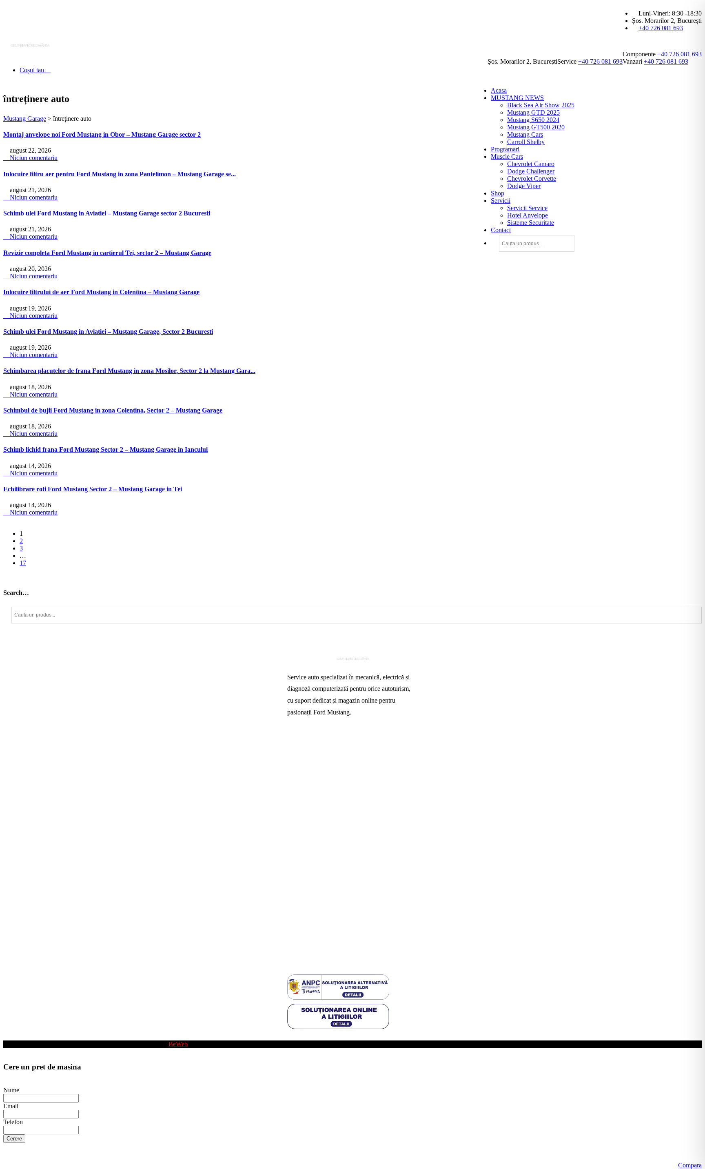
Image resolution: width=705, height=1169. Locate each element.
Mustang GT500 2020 (536, 127)
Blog (293, 1036)
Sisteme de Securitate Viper (322, 787)
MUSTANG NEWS (517, 97)
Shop (497, 193)
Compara (690, 1165)
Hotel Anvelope (527, 215)
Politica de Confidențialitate (322, 931)
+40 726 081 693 (660, 27)
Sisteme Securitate (530, 222)
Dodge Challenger (530, 171)
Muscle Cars (507, 156)
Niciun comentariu (33, 157)
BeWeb (178, 1043)
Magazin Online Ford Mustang (327, 813)
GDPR (296, 918)
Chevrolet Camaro (530, 163)
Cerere (14, 1139)
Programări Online (311, 761)
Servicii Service (527, 207)
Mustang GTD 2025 (533, 112)
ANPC (296, 892)
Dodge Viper (524, 185)
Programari (505, 149)
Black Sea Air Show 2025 (540, 105)
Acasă (295, 748)
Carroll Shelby (526, 141)
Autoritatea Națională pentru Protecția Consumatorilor (335, 876)
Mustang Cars (525, 134)
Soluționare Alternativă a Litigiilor (331, 905)
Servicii (500, 200)
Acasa (499, 90)
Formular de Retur (311, 944)
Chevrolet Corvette (531, 178)
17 (23, 562)
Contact (501, 229)
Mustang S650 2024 (533, 119)
